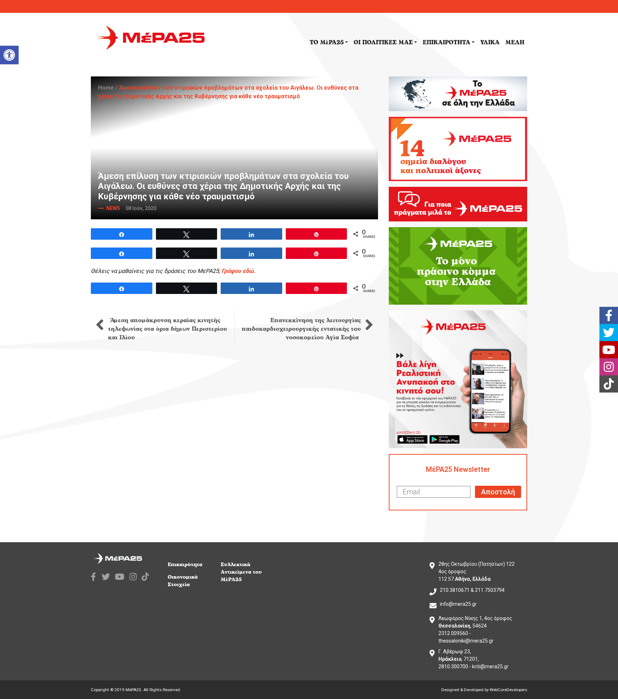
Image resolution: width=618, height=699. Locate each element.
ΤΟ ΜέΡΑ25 (327, 42)
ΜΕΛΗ (514, 42)
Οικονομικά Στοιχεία (183, 580)
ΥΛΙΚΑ (490, 42)
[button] (9, 55)
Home (106, 87)
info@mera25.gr (458, 604)
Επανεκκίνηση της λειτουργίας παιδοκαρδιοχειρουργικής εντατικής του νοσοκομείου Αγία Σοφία (301, 329)
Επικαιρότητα (185, 564)
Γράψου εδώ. (238, 271)
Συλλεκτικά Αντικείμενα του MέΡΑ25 (241, 572)
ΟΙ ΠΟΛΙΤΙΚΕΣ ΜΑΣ (383, 42)
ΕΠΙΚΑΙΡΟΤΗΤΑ (446, 42)
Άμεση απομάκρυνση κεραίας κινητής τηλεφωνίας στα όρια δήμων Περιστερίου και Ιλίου (167, 329)
